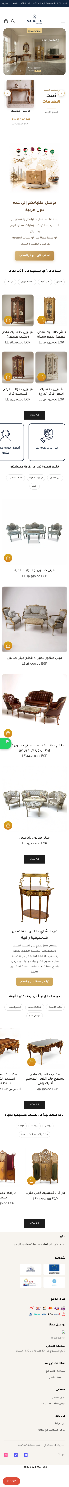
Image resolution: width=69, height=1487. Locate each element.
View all (34, 415)
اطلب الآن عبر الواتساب (34, 255)
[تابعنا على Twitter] (16, 1455)
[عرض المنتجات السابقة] (61, 93)
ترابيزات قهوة (36, 478)
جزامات (10, 282)
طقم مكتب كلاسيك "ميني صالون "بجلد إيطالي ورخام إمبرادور (35, 748)
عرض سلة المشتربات (53, 1404)
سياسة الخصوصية (29, 1445)
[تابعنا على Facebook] (26, 1455)
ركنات (34, 486)
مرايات (21, 1126)
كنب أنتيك (44, 282)
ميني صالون (55, 478)
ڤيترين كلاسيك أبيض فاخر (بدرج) (51, 392)
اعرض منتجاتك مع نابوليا (51, 1430)
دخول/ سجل (58, 1397)
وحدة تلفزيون (27, 282)
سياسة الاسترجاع (55, 1371)
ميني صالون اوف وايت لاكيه (34, 570)
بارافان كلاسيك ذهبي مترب (45, 1193)
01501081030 (57, 1338)
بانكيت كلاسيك (15, 478)
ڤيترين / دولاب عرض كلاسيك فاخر (18, 392)
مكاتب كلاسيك (55, 1007)
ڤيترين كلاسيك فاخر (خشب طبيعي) (18, 335)
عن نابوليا (60, 1423)
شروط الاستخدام (54, 1445)
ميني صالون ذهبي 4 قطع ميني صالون (34, 658)
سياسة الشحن (56, 1377)
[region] (34, 51)
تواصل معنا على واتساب (34, 981)
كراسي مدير (34, 1016)
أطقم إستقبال (14, 1007)
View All (34, 859)
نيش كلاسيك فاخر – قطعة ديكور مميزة (51, 335)
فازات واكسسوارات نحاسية (34, 1134)
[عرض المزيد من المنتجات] (7, 93)
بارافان (48, 1126)
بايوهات (34, 1126)
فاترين (59, 282)
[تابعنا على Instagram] (6, 1455)
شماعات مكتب (35, 1007)
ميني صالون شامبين (34, 838)
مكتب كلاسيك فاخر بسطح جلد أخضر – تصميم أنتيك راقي (45, 1079)
